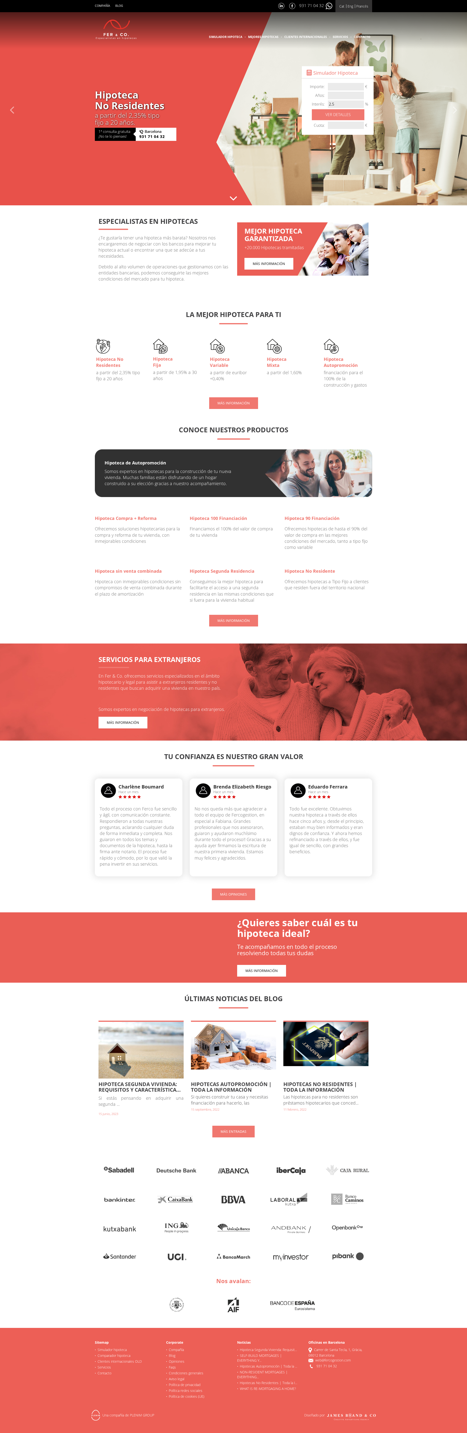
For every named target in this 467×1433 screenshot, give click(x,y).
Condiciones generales (186, 1373)
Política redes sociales (185, 1390)
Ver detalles (338, 114)
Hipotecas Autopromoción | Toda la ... (268, 1366)
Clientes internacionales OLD (120, 1361)
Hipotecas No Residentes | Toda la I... (268, 1382)
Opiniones (176, 1361)
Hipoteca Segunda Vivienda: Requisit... (268, 1349)
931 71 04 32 (312, 5)
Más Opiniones (233, 894)
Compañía (102, 6)
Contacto (362, 37)
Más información (269, 263)
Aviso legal (176, 1379)
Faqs (172, 1367)
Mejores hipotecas (263, 37)
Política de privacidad (184, 1384)
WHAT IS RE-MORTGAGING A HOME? (268, 1388)
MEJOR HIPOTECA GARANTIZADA (273, 234)
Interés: (318, 104)
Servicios (340, 37)
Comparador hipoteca (114, 1355)
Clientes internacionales (305, 37)
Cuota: (319, 125)
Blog (119, 6)
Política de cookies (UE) (186, 1396)
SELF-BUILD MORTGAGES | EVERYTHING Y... (259, 1358)
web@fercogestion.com (333, 1360)
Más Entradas (233, 1131)
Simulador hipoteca (225, 37)
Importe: (317, 86)
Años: (320, 95)
